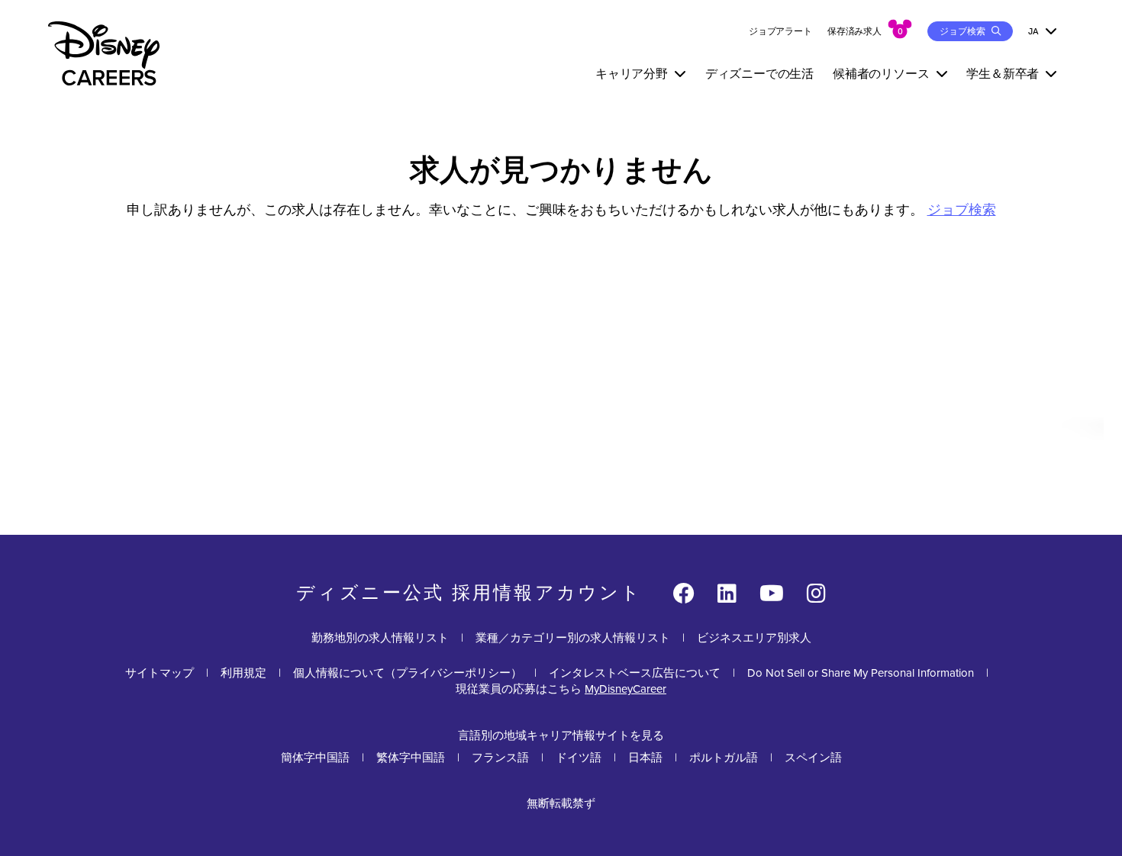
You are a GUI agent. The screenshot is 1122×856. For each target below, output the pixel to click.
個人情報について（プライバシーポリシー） (407, 673)
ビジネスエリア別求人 (754, 637)
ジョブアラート (780, 31)
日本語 (645, 757)
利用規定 (243, 673)
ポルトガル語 (723, 757)
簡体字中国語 (315, 757)
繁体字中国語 (410, 757)
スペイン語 (813, 757)
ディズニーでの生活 (759, 73)
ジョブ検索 (961, 209)
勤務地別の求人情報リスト (380, 637)
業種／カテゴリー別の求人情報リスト (573, 637)
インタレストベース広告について (635, 673)
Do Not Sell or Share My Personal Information (860, 673)
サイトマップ (159, 673)
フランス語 (500, 757)
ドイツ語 (578, 757)
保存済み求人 (854, 31)
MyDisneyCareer (625, 689)
